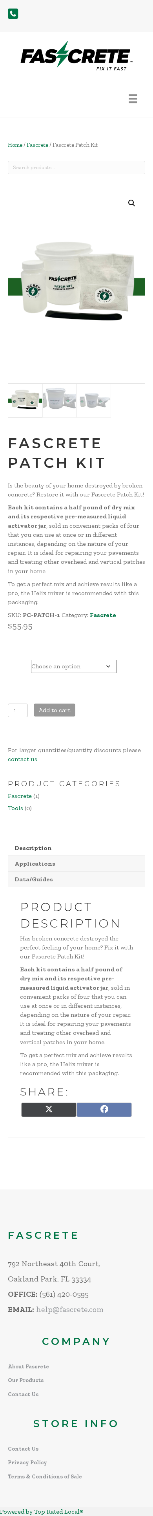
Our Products (26, 1380)
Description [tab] (33, 848)
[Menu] (133, 98)
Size (15, 664)
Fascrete (37, 144)
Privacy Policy (27, 1462)
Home (15, 144)
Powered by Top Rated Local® (42, 1511)
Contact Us (23, 1394)
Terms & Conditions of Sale (45, 1476)
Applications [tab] (35, 863)
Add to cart (54, 710)
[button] (132, 203)
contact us (22, 759)
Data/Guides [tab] (34, 879)
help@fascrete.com (70, 1309)
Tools (15, 808)
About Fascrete (28, 1366)
